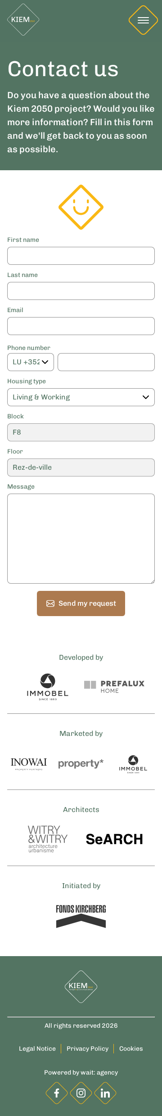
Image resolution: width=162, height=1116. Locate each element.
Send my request (87, 603)
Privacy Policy (87, 1048)
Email (15, 310)
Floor (15, 452)
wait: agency (99, 1072)
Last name (22, 275)
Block (15, 416)
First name (23, 240)
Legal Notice (37, 1048)
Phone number (28, 348)
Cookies (131, 1048)
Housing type (26, 381)
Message (21, 487)
